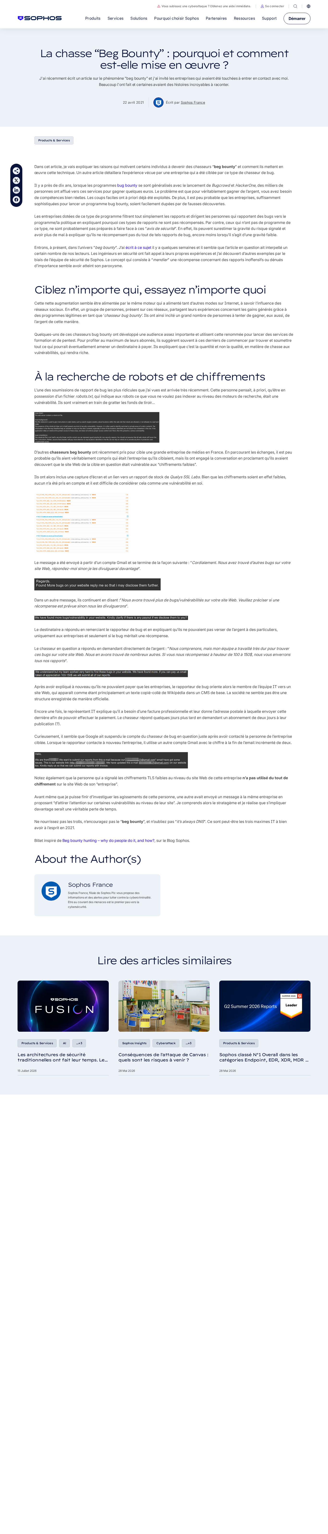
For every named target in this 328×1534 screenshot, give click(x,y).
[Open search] (295, 6)
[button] (272, 6)
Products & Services (54, 140)
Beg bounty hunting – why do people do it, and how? (108, 840)
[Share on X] (16, 180)
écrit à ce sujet (138, 247)
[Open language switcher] (308, 6)
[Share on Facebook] (16, 199)
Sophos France (193, 102)
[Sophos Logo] (40, 18)
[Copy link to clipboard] (16, 170)
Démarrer (297, 18)
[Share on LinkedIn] (16, 190)
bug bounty (127, 185)
